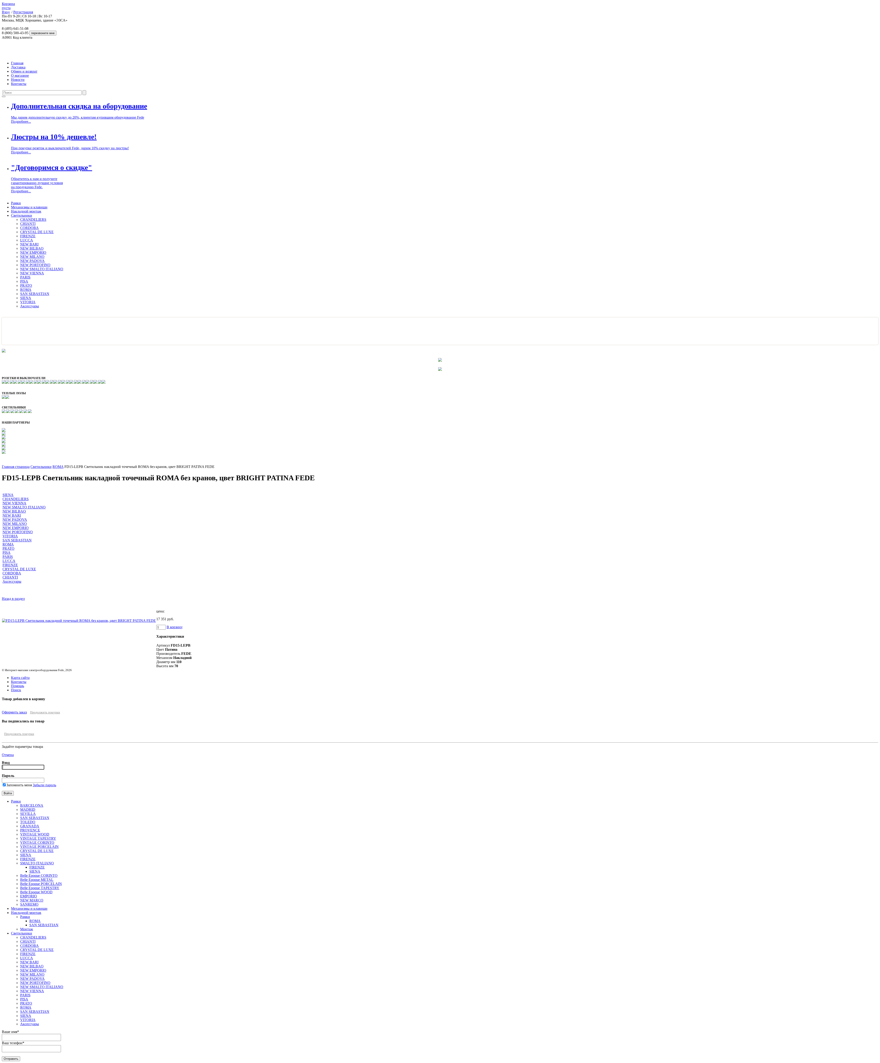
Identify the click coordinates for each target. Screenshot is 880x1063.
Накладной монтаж (26, 211)
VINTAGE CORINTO (37, 842)
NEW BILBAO (32, 248)
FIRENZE (28, 236)
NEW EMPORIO (33, 252)
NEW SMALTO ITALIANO (41, 269)
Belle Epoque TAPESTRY (39, 888)
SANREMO (29, 904)
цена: (160, 611)
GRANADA (29, 826)
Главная (17, 63)
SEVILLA (28, 814)
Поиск (16, 690)
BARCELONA (31, 805)
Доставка (18, 67)
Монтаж (26, 929)
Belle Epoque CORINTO (39, 875)
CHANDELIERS (33, 219)
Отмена (8, 755)
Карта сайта (20, 678)
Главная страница (16, 467)
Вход (6, 12)
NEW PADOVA (32, 261)
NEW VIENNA (32, 273)
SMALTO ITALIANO (37, 863)
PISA (24, 281)
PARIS (25, 277)
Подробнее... (21, 121)
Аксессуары (29, 306)
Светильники (21, 215)
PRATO (26, 285)
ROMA (25, 290)
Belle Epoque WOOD (36, 892)
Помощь (17, 686)
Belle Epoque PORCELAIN (41, 884)
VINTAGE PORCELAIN (39, 847)
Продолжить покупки (45, 712)
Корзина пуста (8, 6)
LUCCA (26, 240)
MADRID (27, 810)
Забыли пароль (44, 785)
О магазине (20, 75)
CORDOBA (29, 228)
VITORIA (28, 302)
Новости (18, 80)
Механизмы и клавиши (29, 207)
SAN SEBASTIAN (34, 294)
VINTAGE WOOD (34, 834)
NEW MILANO (32, 257)
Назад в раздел (13, 599)
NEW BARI (29, 244)
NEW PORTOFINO (35, 265)
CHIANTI (28, 224)
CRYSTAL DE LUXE (37, 232)
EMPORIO (28, 896)
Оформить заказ (14, 712)
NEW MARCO (31, 900)
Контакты (18, 84)
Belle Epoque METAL (36, 880)
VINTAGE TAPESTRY (38, 838)
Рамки (16, 203)
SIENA (25, 298)
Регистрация (23, 12)
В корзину (175, 627)
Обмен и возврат (24, 71)
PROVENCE (30, 830)
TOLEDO (27, 822)
